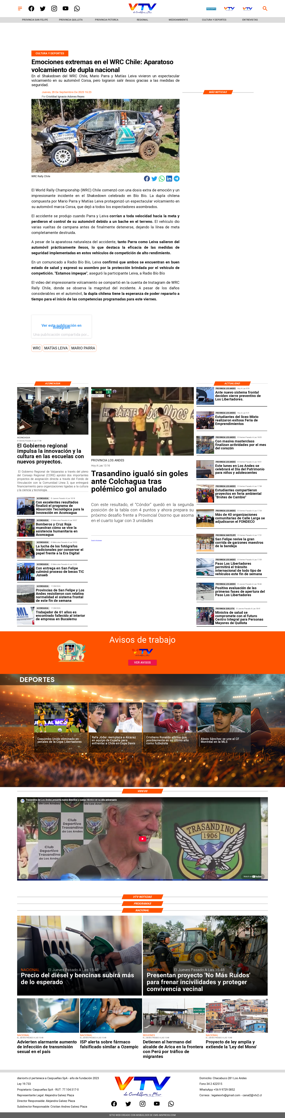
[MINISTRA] (205, 616)
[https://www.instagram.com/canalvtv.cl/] (54, 10)
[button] (36, 348)
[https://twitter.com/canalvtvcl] (43, 10)
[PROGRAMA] (25, 506)
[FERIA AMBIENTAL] (205, 494)
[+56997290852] (77, 10)
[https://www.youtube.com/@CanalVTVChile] (65, 10)
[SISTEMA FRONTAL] (25, 594)
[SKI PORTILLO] (205, 567)
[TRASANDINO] (142, 455)
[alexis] (61, 732)
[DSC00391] (52, 434)
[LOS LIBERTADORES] (205, 591)
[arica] (174, 1032)
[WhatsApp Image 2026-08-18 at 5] (25, 572)
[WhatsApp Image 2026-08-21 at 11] (205, 518)
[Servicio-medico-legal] (25, 616)
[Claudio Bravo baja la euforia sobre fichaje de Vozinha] (115, 732)
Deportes (47, 706)
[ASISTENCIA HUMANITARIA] (25, 528)
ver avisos (142, 662)
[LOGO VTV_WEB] (142, 13)
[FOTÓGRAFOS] (25, 550)
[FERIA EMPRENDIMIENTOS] (205, 420)
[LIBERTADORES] (205, 396)
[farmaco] (111, 1032)
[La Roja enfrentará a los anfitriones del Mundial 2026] (169, 732)
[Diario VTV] (20, 10)
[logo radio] (247, 9)
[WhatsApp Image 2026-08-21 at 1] (205, 543)
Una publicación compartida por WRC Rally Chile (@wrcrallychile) (88, 334)
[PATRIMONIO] (205, 469)
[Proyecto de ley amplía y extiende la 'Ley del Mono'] (237, 1032)
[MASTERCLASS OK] (205, 445)
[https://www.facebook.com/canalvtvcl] (31, 10)
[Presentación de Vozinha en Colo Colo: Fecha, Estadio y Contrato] (224, 732)
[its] (48, 1032)
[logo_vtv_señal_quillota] (229, 9)
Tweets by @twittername (96, 540)
